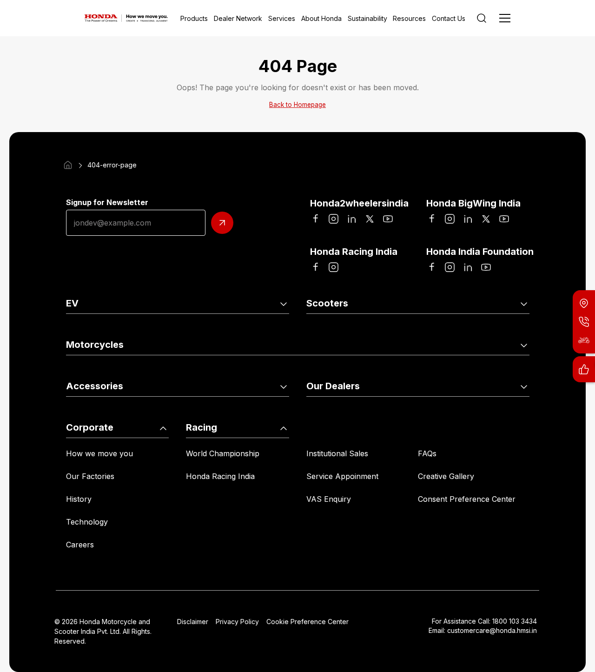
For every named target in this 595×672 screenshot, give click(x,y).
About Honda (321, 18)
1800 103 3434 (514, 621)
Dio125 (429, 329)
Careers (80, 544)
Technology (87, 521)
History (79, 499)
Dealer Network (238, 18)
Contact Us (448, 18)
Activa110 (322, 329)
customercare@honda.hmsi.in (492, 630)
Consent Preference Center (467, 499)
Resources (409, 18)
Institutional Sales (337, 453)
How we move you (99, 453)
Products (194, 18)
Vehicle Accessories (101, 412)
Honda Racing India (220, 476)
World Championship (222, 453)
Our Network (329, 412)
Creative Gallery (446, 476)
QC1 (185, 329)
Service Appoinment (342, 476)
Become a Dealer (448, 412)
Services (281, 18)
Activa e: (81, 329)
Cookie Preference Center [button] (307, 621)
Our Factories (90, 476)
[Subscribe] (222, 223)
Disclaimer (192, 621)
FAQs (427, 453)
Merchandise (200, 412)
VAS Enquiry (328, 499)
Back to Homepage (297, 104)
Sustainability (367, 18)
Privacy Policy (237, 621)
